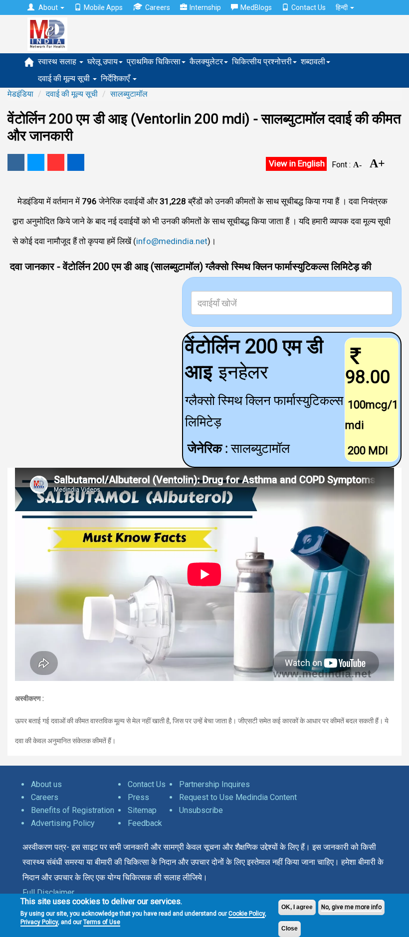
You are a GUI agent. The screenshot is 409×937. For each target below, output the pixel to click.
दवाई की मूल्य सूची (65, 78)
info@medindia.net (171, 241)
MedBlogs (256, 7)
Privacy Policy (39, 922)
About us (46, 784)
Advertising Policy (63, 823)
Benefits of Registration (72, 810)
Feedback (145, 823)
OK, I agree (297, 907)
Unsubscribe (201, 810)
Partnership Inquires (214, 784)
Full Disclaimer (48, 892)
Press (138, 797)
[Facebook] (15, 162)
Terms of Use (101, 922)
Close (289, 928)
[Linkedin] (75, 162)
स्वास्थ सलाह (58, 61)
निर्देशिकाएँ (116, 78)
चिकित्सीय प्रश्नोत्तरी (262, 61)
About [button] (48, 7)
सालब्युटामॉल (129, 94)
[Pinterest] (55, 162)
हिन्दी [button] (342, 7)
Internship (205, 7)
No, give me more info (351, 907)
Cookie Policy (246, 913)
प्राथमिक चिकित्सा (154, 61)
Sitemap (142, 810)
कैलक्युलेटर (206, 61)
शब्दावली (313, 61)
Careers (157, 7)
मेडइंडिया (20, 94)
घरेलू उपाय (102, 61)
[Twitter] (35, 162)
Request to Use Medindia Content (238, 797)
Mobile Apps (103, 7)
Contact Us (308, 7)
